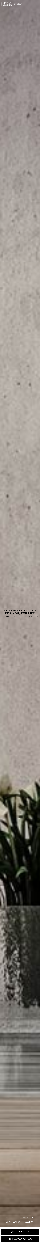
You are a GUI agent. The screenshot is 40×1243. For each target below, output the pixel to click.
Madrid (16, 1218)
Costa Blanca (13, 1222)
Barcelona (28, 1218)
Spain (7, 1218)
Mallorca (28, 1222)
